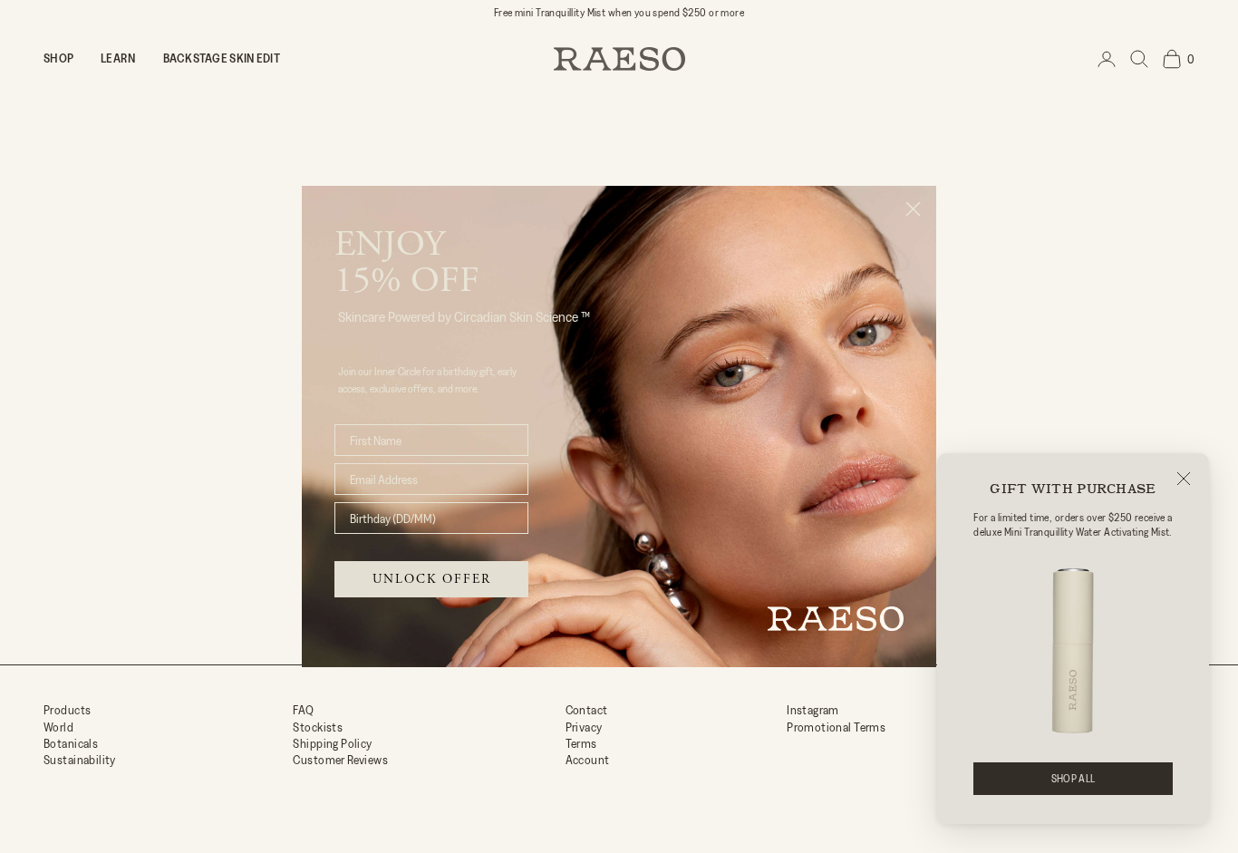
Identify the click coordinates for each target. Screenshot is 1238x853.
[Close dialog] (913, 209)
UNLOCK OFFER (431, 579)
